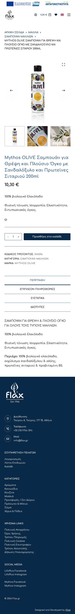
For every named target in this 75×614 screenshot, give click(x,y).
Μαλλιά (9, 496)
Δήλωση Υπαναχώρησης (19, 552)
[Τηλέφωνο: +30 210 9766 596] (8, 428)
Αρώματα (10, 485)
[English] (62, 15)
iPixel (67, 610)
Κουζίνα (9, 492)
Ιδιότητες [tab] (37, 307)
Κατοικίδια (11, 489)
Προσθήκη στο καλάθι (47, 236)
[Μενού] (68, 14)
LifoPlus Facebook (15, 571)
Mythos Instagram (15, 586)
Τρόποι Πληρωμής (16, 537)
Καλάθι (9, 466)
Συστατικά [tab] (37, 298)
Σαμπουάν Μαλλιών (34, 259)
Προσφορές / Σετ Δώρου (20, 500)
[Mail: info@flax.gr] (8, 439)
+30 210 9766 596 (23, 430)
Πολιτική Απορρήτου (17, 530)
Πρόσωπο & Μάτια (16, 504)
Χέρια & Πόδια (13, 511)
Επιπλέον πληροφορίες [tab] (37, 289)
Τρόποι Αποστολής (16, 548)
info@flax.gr (21, 440)
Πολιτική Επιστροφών (18, 545)
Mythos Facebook (15, 582)
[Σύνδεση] (35, 14)
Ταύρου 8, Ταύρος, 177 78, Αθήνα (33, 420)
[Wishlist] (56, 14)
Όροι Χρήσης (13, 533)
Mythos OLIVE (25, 263)
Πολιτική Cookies (15, 541)
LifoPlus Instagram (16, 574)
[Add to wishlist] (6, 219)
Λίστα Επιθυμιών (15, 463)
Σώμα (8, 507)
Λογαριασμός (13, 459)
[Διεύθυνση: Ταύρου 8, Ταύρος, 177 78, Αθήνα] (8, 418)
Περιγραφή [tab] (37, 280)
